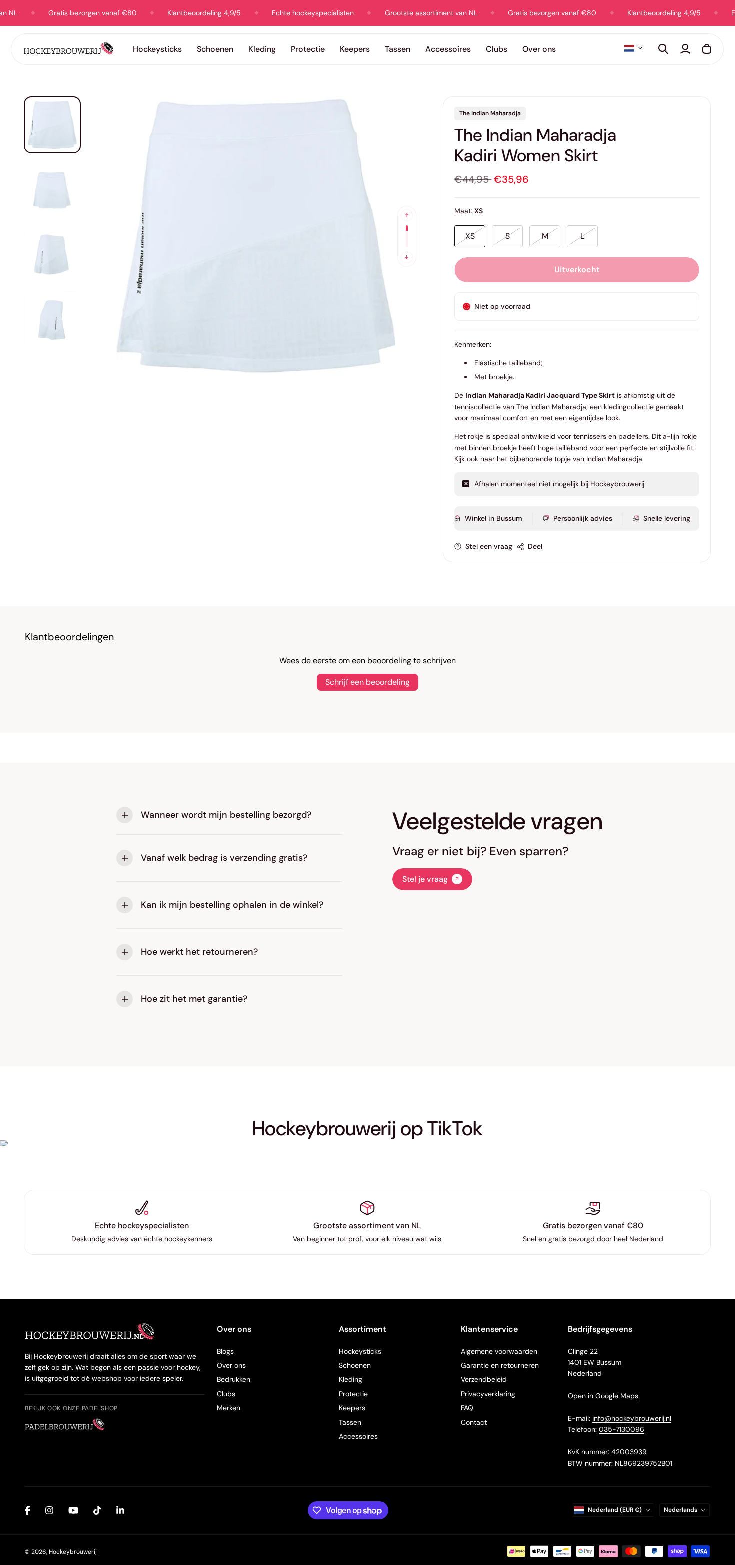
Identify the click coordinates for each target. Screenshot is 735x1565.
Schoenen (355, 1365)
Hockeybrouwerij (73, 1552)
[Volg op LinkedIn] (120, 1510)
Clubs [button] (497, 49)
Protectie (353, 1393)
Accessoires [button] (448, 49)
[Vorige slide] (407, 215)
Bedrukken (233, 1379)
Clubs (226, 1393)
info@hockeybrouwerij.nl (632, 1418)
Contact (474, 1422)
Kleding (350, 1379)
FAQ (467, 1407)
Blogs (225, 1351)
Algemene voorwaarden (499, 1351)
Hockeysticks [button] (157, 49)
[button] (633, 48)
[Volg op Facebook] (27, 1510)
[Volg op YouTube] (73, 1510)
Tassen (350, 1422)
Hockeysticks (360, 1351)
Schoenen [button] (215, 49)
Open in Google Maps (603, 1395)
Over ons (231, 1365)
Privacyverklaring (488, 1393)
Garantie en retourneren (500, 1365)
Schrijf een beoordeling (368, 682)
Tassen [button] (397, 49)
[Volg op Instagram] (50, 1510)
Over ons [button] (539, 49)
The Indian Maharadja (490, 113)
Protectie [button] (308, 49)
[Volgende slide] (407, 257)
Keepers (352, 1407)
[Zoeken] (663, 49)
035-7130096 (621, 1429)
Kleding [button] (262, 49)
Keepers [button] (355, 49)
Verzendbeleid (484, 1379)
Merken (228, 1407)
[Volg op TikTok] (98, 1510)
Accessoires (358, 1436)
